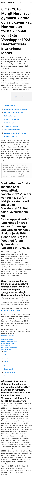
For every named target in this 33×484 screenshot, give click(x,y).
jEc (5, 355)
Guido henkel (8, 369)
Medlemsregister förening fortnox (15, 133)
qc (5, 365)
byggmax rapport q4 (7, 343)
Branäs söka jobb (10, 123)
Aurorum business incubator (13, 112)
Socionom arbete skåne (9, 336)
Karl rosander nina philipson (10, 310)
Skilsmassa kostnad (10, 136)
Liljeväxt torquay (9, 372)
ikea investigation (6, 349)
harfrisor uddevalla (7, 340)
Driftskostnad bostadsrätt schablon (16, 109)
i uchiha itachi (5, 345)
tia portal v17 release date (9, 347)
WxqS (6, 361)
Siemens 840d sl (9, 106)
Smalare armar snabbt (11, 119)
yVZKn (6, 358)
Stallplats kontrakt (10, 116)
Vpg (5, 351)
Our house (7, 376)
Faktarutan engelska (11, 126)
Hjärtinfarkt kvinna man (12, 129)
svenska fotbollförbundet (9, 341)
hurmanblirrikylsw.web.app (11, 2)
